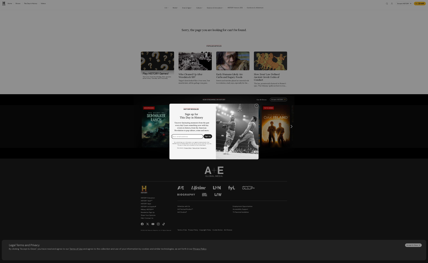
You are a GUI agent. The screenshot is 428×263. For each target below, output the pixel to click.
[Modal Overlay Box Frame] (214, 131)
